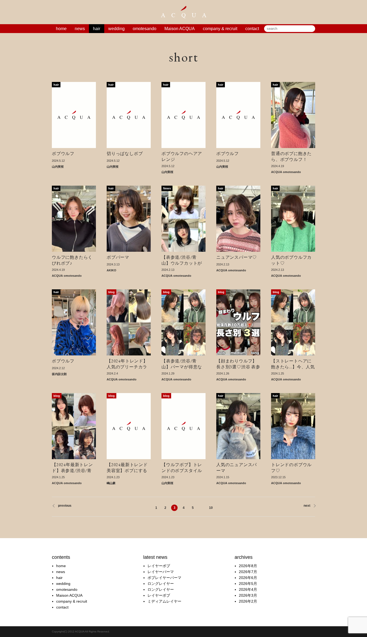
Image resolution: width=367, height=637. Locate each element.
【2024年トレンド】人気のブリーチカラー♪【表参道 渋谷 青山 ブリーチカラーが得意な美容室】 (127, 363)
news (80, 28)
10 (211, 508)
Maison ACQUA (179, 28)
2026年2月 (248, 601)
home (61, 28)
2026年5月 (248, 583)
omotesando (144, 28)
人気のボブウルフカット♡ (291, 260)
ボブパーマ (118, 257)
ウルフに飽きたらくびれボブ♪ (72, 260)
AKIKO (111, 270)
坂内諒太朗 (59, 374)
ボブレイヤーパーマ (164, 577)
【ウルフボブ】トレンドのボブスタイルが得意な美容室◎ (181, 467)
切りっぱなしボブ (125, 153)
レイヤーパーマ (160, 572)
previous (64, 506)
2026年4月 (248, 589)
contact (252, 28)
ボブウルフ (63, 153)
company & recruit (220, 28)
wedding (116, 28)
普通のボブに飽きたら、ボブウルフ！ (291, 156)
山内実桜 (58, 166)
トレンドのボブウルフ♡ (291, 467)
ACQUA (183, 12)
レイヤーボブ (158, 566)
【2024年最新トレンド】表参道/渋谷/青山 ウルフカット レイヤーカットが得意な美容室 (73, 467)
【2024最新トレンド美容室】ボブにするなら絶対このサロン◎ (127, 467)
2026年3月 (248, 595)
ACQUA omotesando (286, 172)
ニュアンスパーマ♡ (236, 257)
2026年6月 (248, 577)
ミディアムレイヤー (164, 601)
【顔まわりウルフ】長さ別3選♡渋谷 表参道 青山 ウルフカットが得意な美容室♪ (238, 363)
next (307, 506)
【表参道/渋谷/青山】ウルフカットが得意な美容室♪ (181, 260)
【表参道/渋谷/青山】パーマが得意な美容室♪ (181, 363)
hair (96, 28)
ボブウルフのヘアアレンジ (181, 156)
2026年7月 (248, 572)
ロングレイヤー (160, 583)
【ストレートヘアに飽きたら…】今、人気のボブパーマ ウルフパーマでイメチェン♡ (293, 363)
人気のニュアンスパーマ (236, 467)
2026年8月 (248, 566)
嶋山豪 (111, 483)
